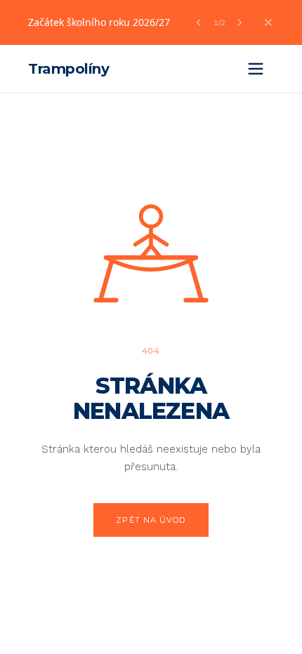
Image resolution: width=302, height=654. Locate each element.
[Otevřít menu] (255, 69)
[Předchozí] (199, 22)
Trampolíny (68, 68)
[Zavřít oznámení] (268, 22)
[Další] (239, 22)
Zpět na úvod (150, 520)
